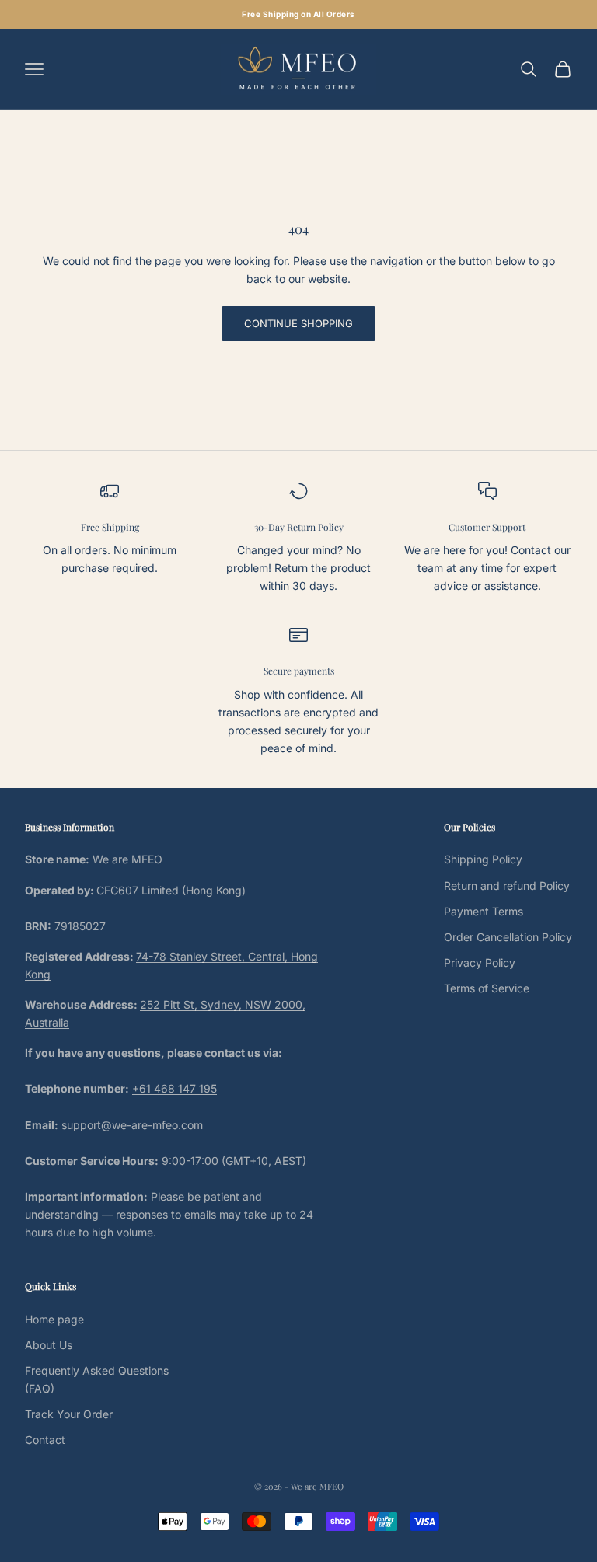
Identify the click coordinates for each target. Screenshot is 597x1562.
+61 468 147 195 (174, 1088)
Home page (54, 1319)
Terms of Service (486, 988)
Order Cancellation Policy (508, 936)
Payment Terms (483, 911)
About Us (48, 1344)
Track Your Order (69, 1414)
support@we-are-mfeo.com (132, 1124)
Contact (45, 1439)
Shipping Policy (483, 859)
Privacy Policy (479, 962)
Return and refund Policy (507, 885)
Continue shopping (298, 323)
